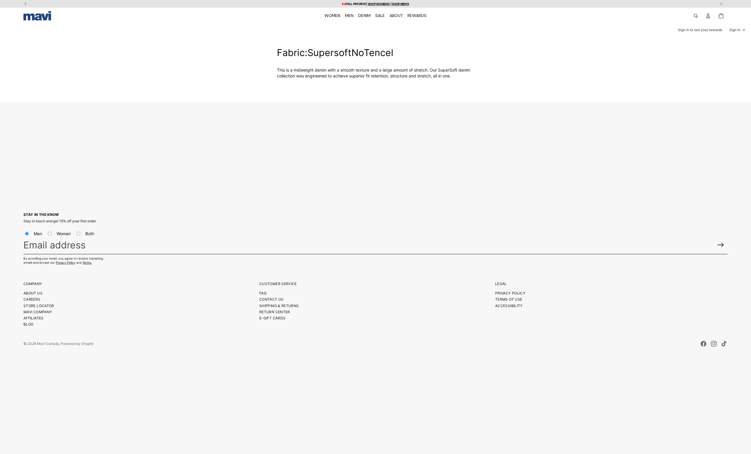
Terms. (87, 262)
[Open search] (695, 15)
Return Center (274, 312)
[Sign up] (721, 245)
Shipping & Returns (279, 306)
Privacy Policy (65, 262)
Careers (31, 299)
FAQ (262, 293)
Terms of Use (508, 299)
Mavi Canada (48, 343)
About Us (33, 293)
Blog (28, 324)
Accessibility (509, 306)
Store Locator (38, 306)
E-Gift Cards (272, 318)
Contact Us (271, 299)
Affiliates (33, 318)
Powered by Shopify (77, 343)
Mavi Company (37, 312)
